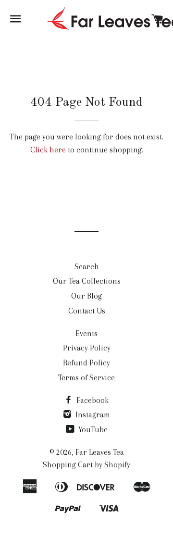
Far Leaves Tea (99, 452)
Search (86, 266)
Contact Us (86, 310)
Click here (48, 149)
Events (86, 333)
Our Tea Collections (87, 281)
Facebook (91, 400)
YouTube (92, 429)
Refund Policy (86, 362)
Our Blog (86, 295)
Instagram (92, 414)
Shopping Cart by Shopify (86, 464)
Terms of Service (86, 377)
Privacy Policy (87, 347)
